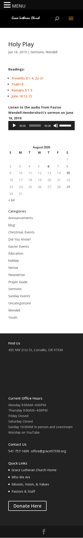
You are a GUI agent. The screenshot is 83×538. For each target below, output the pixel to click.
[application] (41, 125)
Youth (12, 317)
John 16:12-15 (22, 96)
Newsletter (16, 275)
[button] (8, 5)
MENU (19, 6)
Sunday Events (19, 296)
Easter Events (18, 246)
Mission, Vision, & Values (30, 484)
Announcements (20, 218)
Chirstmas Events (21, 232)
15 (68, 173)
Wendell (51, 52)
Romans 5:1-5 (22, 90)
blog (11, 225)
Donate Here (27, 506)
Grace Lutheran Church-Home (34, 470)
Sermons (37, 52)
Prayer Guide (17, 282)
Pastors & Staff (23, 491)
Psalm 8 (18, 84)
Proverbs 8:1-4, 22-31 (28, 78)
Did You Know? (19, 239)
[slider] (65, 125)
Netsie (13, 267)
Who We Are (21, 477)
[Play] (14, 125)
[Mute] (55, 125)
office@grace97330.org (48, 451)
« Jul (11, 200)
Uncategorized (19, 303)
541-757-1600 (18, 451)
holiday (13, 260)
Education (15, 253)
